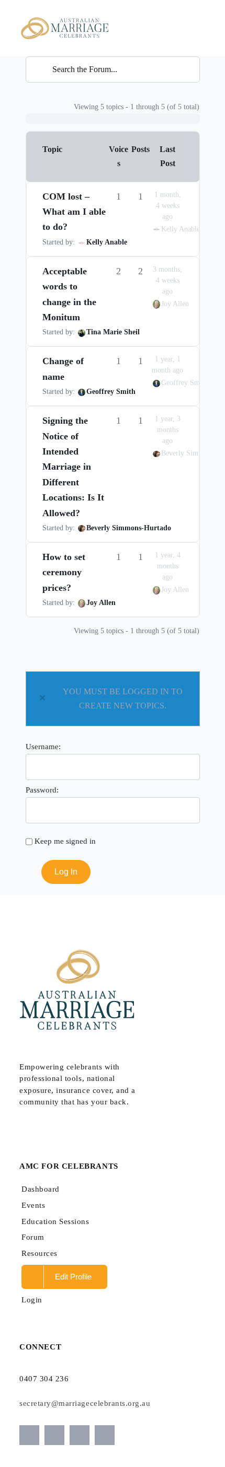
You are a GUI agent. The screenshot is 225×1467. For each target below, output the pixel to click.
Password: (42, 789)
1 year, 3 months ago (168, 430)
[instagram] (29, 1435)
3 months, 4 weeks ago (167, 280)
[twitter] (54, 1435)
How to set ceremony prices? (63, 572)
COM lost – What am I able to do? (74, 211)
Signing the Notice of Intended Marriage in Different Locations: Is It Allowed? (73, 466)
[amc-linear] (64, 14)
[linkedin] (105, 1435)
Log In (65, 871)
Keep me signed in (65, 840)
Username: (43, 746)
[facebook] (79, 1435)
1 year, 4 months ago (168, 566)
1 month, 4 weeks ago (167, 205)
